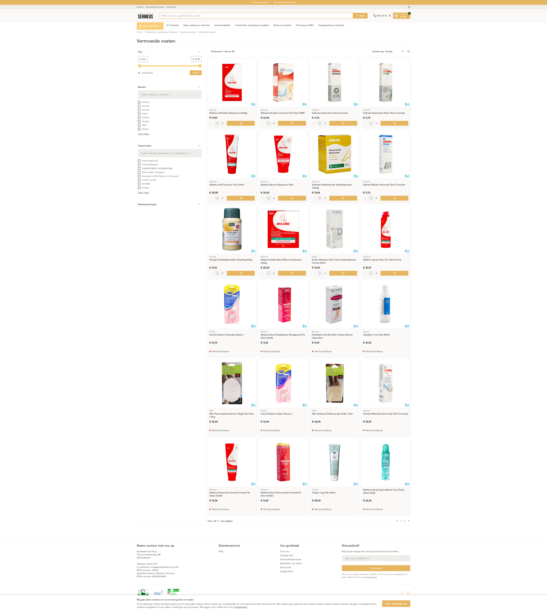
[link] (398, 520)
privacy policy (371, 577)
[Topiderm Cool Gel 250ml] (385, 304)
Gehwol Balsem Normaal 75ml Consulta (384, 184)
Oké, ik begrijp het (396, 603)
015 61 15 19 (152, 563)
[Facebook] (402, 593)
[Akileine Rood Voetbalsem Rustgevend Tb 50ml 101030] (283, 304)
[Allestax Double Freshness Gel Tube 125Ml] (283, 82)
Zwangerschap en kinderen (331, 25)
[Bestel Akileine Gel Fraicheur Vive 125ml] (241, 198)
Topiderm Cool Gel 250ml (376, 334)
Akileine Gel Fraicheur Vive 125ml (226, 184)
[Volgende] (408, 520)
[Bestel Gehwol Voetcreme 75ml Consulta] (343, 123)
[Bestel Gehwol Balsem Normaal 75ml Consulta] (394, 198)
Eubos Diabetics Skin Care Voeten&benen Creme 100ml (334, 261)
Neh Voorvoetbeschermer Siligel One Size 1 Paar (231, 415)
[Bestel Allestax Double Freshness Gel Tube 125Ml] (292, 123)
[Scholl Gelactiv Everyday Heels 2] (232, 304)
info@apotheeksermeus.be (164, 567)
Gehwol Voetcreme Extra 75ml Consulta (384, 112)
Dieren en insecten (282, 25)
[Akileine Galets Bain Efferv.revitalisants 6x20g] (283, 229)
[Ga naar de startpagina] (145, 15)
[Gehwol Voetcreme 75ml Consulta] (334, 82)
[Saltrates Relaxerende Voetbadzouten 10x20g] (334, 154)
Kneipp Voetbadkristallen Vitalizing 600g (230, 259)
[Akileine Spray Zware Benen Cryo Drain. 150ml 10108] (385, 462)
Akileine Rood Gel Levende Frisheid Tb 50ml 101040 (281, 494)
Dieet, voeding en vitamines (196, 25)
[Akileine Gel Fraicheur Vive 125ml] (232, 154)
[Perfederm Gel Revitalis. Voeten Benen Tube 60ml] (334, 304)
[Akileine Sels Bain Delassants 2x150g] (232, 82)
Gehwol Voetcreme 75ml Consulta (330, 112)
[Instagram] (408, 593)
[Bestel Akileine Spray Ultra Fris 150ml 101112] (394, 273)
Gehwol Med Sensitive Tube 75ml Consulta (385, 413)
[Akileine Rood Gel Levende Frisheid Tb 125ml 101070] (232, 462)
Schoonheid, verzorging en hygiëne (252, 25)
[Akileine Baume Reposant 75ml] (283, 154)
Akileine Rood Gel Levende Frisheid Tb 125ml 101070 (229, 494)
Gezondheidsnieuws (155, 6)
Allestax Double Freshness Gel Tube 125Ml (283, 112)
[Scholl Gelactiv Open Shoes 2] (283, 383)
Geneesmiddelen (222, 25)
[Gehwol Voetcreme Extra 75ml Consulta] (385, 82)
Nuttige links (286, 555)
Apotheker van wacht (291, 563)
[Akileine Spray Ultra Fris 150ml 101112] (385, 229)
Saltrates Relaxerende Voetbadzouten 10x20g (332, 186)
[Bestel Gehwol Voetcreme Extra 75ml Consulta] (394, 123)
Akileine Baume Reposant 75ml (277, 184)
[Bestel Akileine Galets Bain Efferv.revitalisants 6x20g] (292, 273)
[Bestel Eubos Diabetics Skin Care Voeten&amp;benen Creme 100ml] (343, 273)
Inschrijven (376, 568)
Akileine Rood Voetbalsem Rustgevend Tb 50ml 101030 (283, 336)
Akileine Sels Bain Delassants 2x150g (228, 112)
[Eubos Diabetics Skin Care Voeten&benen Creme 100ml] (334, 229)
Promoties (174, 25)
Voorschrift (171, 6)
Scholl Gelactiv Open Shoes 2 (276, 413)
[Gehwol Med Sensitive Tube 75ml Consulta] (385, 383)
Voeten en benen (188, 32)
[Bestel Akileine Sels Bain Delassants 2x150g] (241, 123)
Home (139, 32)
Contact (140, 6)
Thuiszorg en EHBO (305, 25)
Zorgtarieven (286, 571)
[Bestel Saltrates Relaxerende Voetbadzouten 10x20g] (343, 198)
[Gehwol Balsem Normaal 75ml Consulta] (385, 154)
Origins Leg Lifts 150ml (323, 492)
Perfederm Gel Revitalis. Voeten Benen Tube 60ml (332, 336)
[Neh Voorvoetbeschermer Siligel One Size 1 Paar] (232, 383)
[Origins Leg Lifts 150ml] (334, 462)
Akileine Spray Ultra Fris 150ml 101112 (382, 259)
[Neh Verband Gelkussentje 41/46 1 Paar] (334, 383)
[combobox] (256, 16)
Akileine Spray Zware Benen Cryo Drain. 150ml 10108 (384, 491)
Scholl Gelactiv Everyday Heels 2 (226, 334)
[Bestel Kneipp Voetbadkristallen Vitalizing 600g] (241, 273)
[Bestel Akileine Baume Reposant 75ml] (292, 198)
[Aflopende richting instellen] (408, 51)
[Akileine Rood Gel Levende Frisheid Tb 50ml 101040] (283, 462)
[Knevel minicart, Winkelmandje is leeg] (396, 15)
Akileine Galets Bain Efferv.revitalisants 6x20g (281, 261)
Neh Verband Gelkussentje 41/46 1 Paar (332, 413)
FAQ (221, 551)
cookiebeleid (240, 607)
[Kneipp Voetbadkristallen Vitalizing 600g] (232, 229)
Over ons (284, 551)
